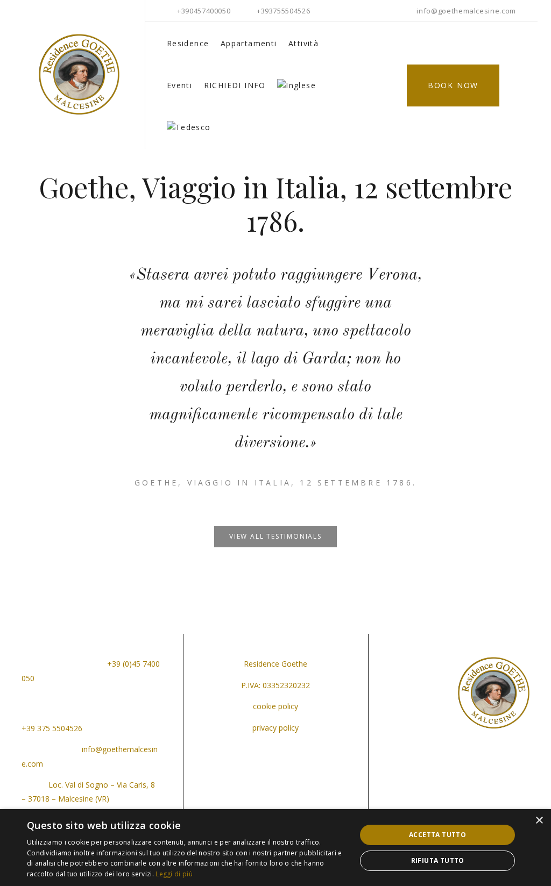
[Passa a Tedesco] (189, 127)
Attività (303, 43)
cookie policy (275, 706)
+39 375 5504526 (52, 728)
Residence (188, 43)
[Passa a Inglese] (296, 85)
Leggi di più (174, 873)
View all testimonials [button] (275, 536)
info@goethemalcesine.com (466, 11)
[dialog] (275, 847)
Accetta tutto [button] (437, 834)
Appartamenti (249, 43)
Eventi (179, 85)
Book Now (453, 85)
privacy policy (275, 728)
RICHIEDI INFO (235, 85)
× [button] (539, 821)
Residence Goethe (275, 664)
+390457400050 (203, 11)
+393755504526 (283, 11)
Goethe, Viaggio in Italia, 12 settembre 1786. (275, 482)
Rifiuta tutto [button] (437, 860)
